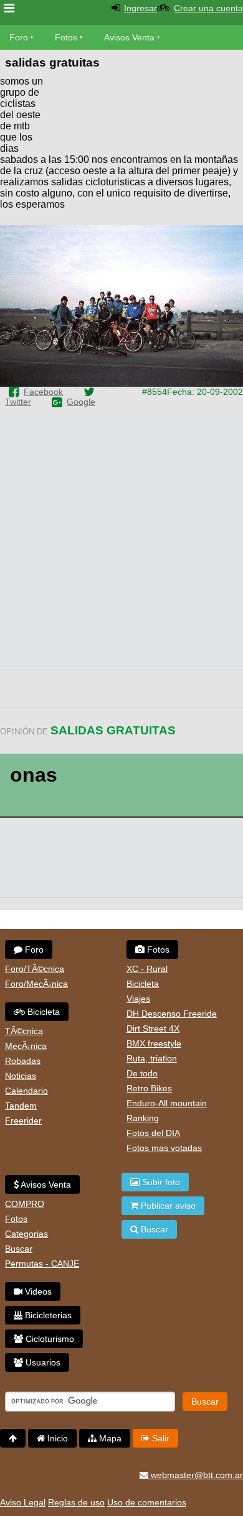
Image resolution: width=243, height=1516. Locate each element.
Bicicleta (42, 1012)
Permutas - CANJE (42, 1264)
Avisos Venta (129, 37)
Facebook (43, 392)
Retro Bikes (149, 1088)
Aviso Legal (22, 1502)
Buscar (18, 1249)
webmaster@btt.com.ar (195, 1475)
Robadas (22, 1061)
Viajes (138, 999)
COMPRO (24, 1204)
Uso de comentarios (146, 1502)
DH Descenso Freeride (171, 1014)
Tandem (21, 1106)
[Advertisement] (143, 112)
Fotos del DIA (153, 1133)
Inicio (56, 1438)
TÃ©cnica (24, 1031)
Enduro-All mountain (166, 1103)
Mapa (109, 1438)
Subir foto (160, 1182)
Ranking (142, 1118)
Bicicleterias (47, 1315)
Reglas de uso (76, 1502)
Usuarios (41, 1362)
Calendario (26, 1091)
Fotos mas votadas (164, 1148)
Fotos (66, 37)
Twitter (18, 402)
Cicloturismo (48, 1339)
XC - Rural (147, 969)
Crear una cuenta (208, 8)
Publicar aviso (167, 1206)
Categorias (26, 1234)
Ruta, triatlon (151, 1058)
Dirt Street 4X (152, 1028)
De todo (142, 1073)
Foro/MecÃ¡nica (36, 984)
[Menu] (9, 8)
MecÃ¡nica (26, 1046)
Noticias (20, 1076)
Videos (37, 1291)
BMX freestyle (153, 1043)
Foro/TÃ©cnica (34, 969)
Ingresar (140, 8)
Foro (18, 37)
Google (81, 402)
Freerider (23, 1120)
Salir (159, 1438)
